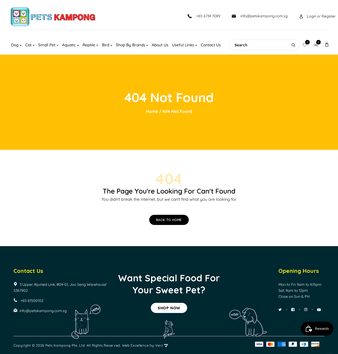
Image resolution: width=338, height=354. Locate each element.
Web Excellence (135, 345)
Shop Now (169, 308)
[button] (327, 44)
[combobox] (264, 45)
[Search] (293, 45)
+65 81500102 (31, 300)
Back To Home (169, 220)
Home (152, 111)
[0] (305, 45)
